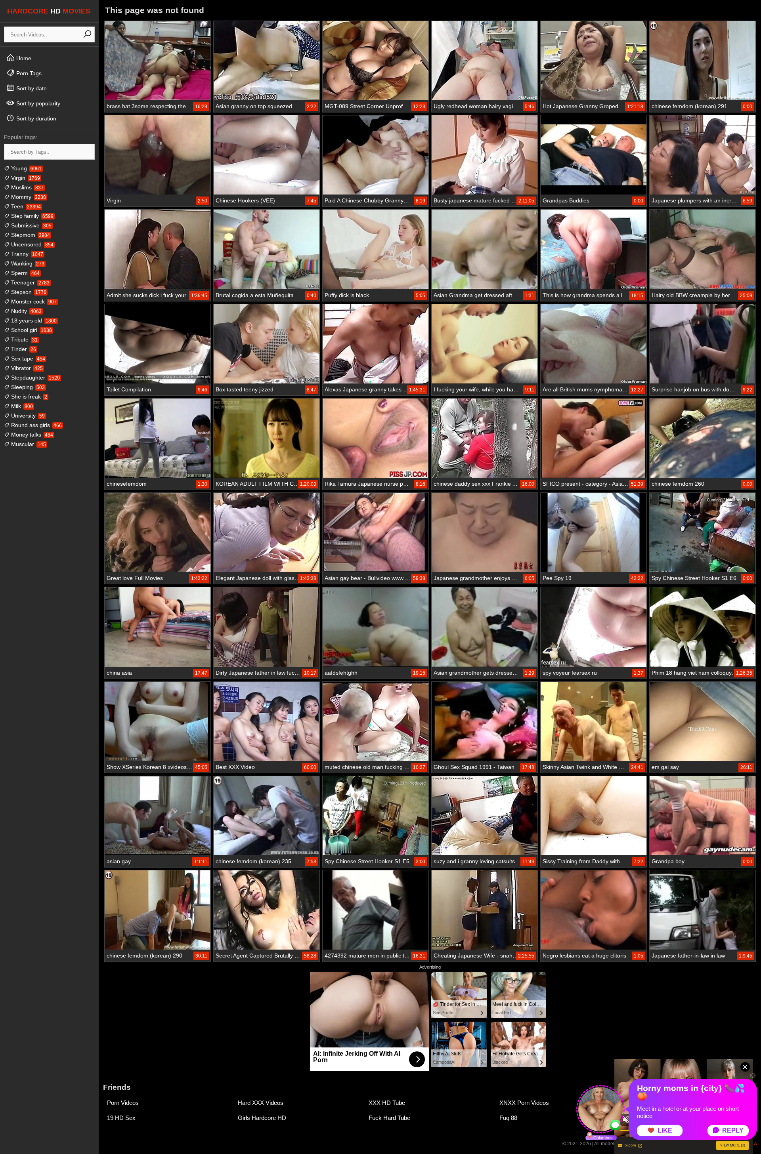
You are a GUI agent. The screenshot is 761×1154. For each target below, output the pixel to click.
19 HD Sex (121, 1117)
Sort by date (31, 88)
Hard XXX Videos (260, 1102)
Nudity (26, 311)
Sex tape (27, 358)
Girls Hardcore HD (262, 1117)
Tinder (23, 349)
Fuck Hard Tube (389, 1117)
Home (23, 58)
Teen (25, 206)
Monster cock (33, 301)
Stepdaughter (35, 377)
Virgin (25, 178)
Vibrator (26, 368)
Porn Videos (123, 1102)
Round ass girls (36, 425)
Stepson (28, 292)
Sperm (25, 273)
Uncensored (32, 244)
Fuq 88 (508, 1117)
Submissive (31, 225)
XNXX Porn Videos (524, 1102)
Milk (21, 406)
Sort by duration (35, 118)
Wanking (27, 263)
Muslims (27, 187)
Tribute (24, 339)
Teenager (30, 282)
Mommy (28, 197)
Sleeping (27, 387)
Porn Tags (28, 73)
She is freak (28, 396)
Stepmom (30, 235)
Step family (32, 216)
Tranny (26, 254)
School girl (31, 330)
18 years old (33, 320)
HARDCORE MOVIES (48, 11)
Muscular (28, 444)
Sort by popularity (37, 103)
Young (26, 168)
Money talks (31, 434)
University (27, 415)
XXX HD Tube (387, 1102)
